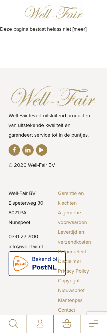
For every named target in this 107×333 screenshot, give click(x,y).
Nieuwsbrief (71, 290)
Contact (66, 310)
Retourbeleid (72, 251)
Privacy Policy (73, 271)
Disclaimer (69, 261)
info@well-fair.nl (26, 246)
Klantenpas (70, 300)
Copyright (69, 281)
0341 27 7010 (23, 236)
